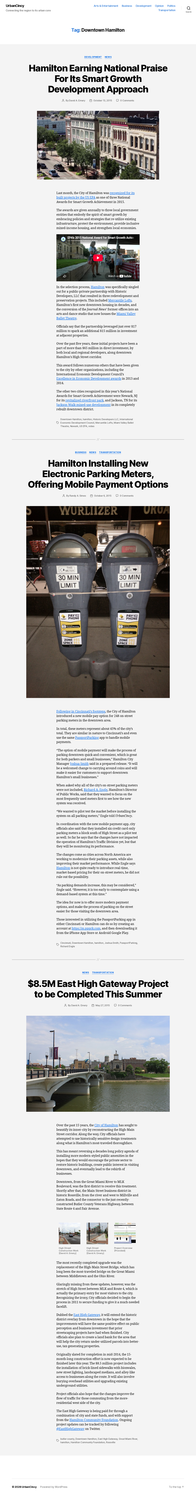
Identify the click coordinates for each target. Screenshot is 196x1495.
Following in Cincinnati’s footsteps (80, 712)
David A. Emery (77, 100)
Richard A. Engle (95, 790)
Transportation (166, 10)
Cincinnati (65, 942)
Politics (171, 5)
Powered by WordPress (53, 1486)
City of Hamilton (106, 1125)
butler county (67, 1438)
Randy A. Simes (78, 495)
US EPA (83, 426)
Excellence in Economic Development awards (88, 379)
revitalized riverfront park (84, 400)
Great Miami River (128, 1438)
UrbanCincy (15, 5)
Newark (74, 426)
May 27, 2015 (103, 1005)
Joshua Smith (79, 764)
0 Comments (127, 100)
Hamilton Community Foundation (93, 1420)
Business (127, 5)
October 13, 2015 (102, 100)
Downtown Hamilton (70, 419)
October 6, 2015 (102, 495)
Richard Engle (67, 946)
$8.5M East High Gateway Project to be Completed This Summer (98, 989)
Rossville (110, 1442)
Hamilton (98, 287)
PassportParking (87, 738)
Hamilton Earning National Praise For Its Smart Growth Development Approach (98, 78)
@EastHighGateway (70, 1429)
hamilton (87, 419)
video (91, 426)
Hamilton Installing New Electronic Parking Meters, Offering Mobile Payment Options (98, 474)
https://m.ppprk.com (86, 928)
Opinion (159, 5)
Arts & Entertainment (106, 5)
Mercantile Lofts (120, 300)
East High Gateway (86, 1315)
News (108, 57)
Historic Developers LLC (106, 419)
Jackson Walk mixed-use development (83, 405)
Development (144, 5)
